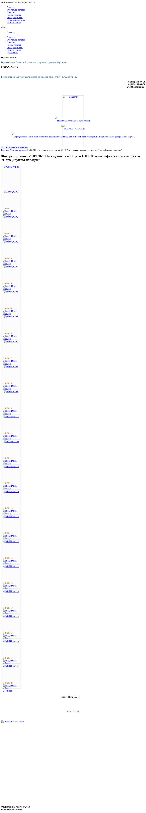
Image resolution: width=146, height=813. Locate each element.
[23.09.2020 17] (11, 591)
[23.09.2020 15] (11, 541)
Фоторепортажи (18, 150)
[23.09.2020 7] (11, 341)
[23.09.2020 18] (11, 616)
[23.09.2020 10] (11, 416)
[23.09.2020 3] (11, 242)
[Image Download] (11, 691)
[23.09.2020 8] (11, 366)
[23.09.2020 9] (11, 391)
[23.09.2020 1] (11, 192)
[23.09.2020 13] (11, 491)
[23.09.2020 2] (11, 217)
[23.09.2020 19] (11, 641)
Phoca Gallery (73, 711)
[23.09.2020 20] (11, 666)
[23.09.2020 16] (11, 566)
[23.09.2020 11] (11, 441)
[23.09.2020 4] (11, 266)
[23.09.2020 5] (11, 291)
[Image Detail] (10, 211)
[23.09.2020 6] (11, 316)
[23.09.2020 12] (11, 466)
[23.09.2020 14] (11, 516)
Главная (5, 150)
